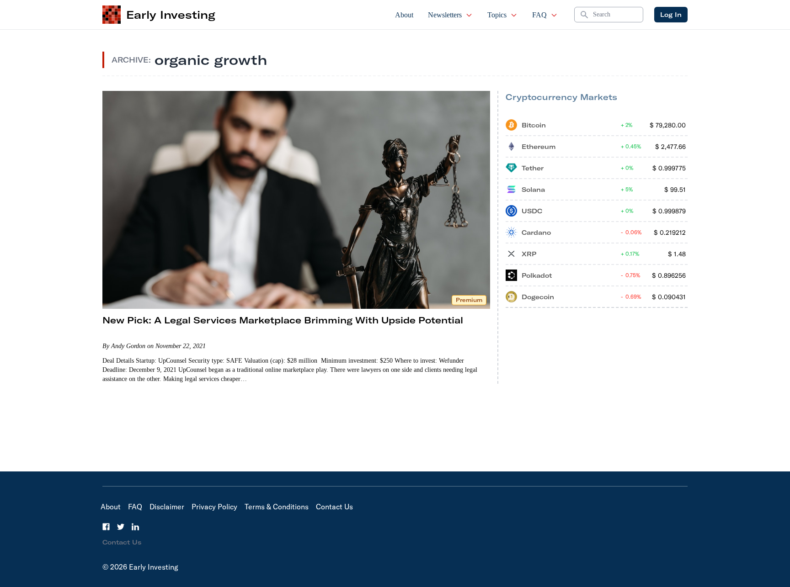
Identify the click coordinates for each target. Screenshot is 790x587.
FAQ (539, 15)
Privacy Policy (214, 506)
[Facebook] (106, 526)
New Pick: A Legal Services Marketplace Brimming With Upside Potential (282, 320)
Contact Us (334, 506)
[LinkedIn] (135, 526)
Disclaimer (166, 506)
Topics (497, 15)
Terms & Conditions (277, 506)
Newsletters (445, 15)
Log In (671, 15)
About (404, 15)
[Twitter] (120, 526)
